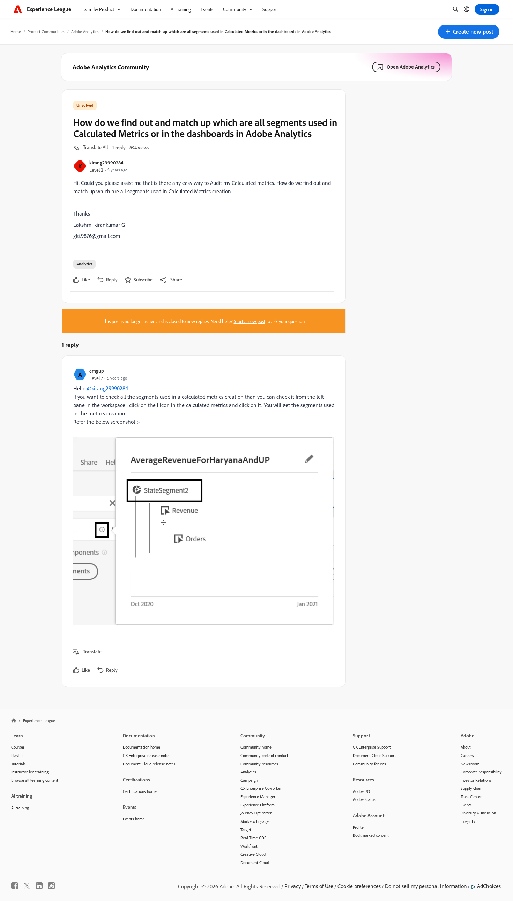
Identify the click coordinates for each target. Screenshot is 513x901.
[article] (202, 521)
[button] (468, 32)
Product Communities (46, 31)
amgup (96, 371)
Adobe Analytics (85, 31)
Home (15, 31)
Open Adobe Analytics (411, 66)
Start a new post (249, 321)
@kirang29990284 (107, 388)
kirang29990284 (106, 162)
